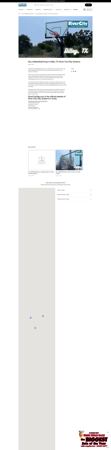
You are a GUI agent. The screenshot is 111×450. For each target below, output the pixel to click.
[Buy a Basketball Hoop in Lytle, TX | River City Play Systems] (69, 160)
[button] (88, 4)
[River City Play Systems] (22, 5)
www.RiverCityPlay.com (33, 107)
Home (19, 13)
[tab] (74, 190)
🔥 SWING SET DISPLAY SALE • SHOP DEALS (55, 1)
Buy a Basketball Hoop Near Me (28, 13)
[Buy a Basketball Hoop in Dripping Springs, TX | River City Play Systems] (41, 160)
